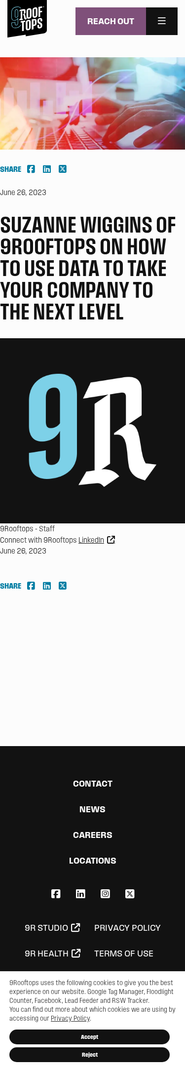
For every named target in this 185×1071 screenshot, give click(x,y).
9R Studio (46, 928)
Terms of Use (123, 953)
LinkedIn (91, 540)
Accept (89, 1036)
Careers (92, 834)
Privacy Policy (127, 928)
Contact (92, 783)
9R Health (47, 953)
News (92, 809)
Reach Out (110, 21)
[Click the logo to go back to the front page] (27, 19)
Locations (92, 860)
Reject (90, 1054)
